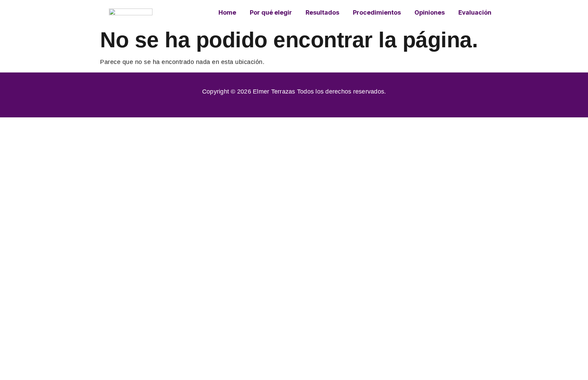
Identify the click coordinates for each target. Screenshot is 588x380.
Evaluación (474, 12)
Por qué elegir (271, 12)
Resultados (322, 12)
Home (227, 12)
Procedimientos (377, 12)
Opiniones (429, 12)
